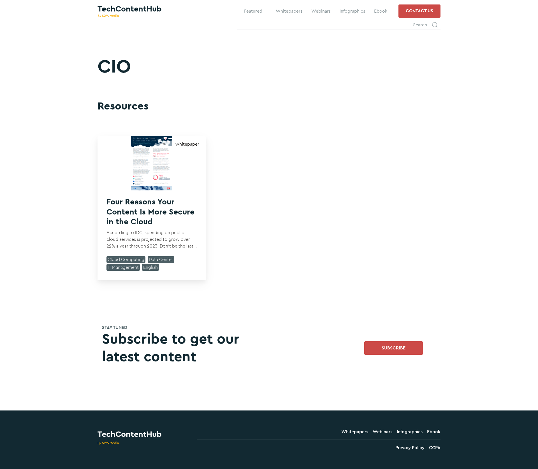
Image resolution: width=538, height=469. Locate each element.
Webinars (382, 432)
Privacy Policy (410, 447)
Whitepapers (354, 432)
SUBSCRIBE (393, 348)
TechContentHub (130, 434)
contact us (419, 11)
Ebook (433, 432)
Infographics (410, 432)
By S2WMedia (108, 443)
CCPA (434, 447)
